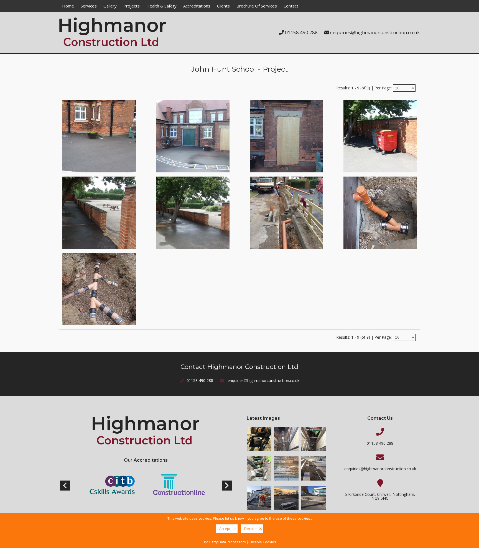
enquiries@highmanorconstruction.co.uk (375, 32)
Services (89, 6)
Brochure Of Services (256, 6)
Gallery (110, 6)
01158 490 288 (301, 32)
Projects (131, 6)
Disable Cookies (262, 542)
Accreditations (196, 6)
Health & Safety (161, 6)
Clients (223, 6)
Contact (291, 6)
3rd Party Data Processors (224, 542)
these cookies (298, 518)
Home (68, 6)
